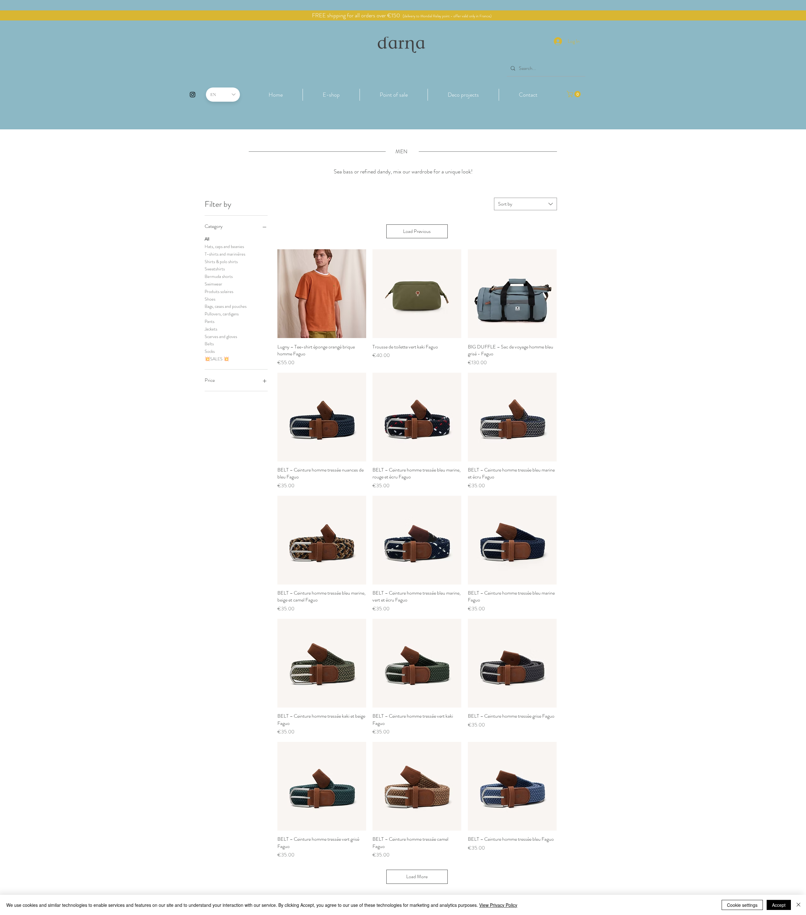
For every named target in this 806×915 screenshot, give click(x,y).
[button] (331, 95)
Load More (417, 876)
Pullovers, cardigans (222, 314)
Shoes (210, 299)
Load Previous (417, 231)
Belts (209, 344)
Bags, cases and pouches (226, 306)
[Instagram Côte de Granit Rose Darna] (192, 94)
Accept (779, 905)
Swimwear (213, 284)
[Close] (798, 905)
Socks (210, 351)
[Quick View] (321, 293)
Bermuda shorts (219, 276)
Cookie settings (742, 905)
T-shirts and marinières (225, 254)
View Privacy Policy (498, 905)
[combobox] (525, 204)
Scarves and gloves (221, 336)
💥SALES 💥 (217, 359)
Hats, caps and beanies (224, 246)
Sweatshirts (215, 269)
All (207, 239)
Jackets (211, 329)
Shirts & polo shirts (221, 261)
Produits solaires (219, 291)
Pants (209, 321)
